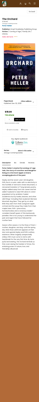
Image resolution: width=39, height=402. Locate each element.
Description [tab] (6, 163)
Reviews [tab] (31, 163)
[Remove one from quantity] (6, 119)
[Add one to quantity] (12, 119)
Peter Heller (7, 26)
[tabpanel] (19, 211)
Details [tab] (22, 163)
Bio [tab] (15, 163)
